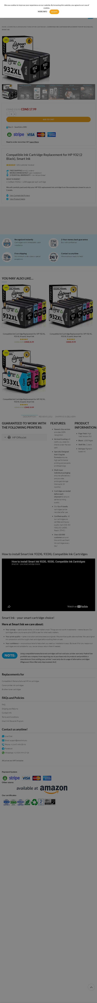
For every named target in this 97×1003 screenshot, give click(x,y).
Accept (54, 12)
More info (42, 12)
